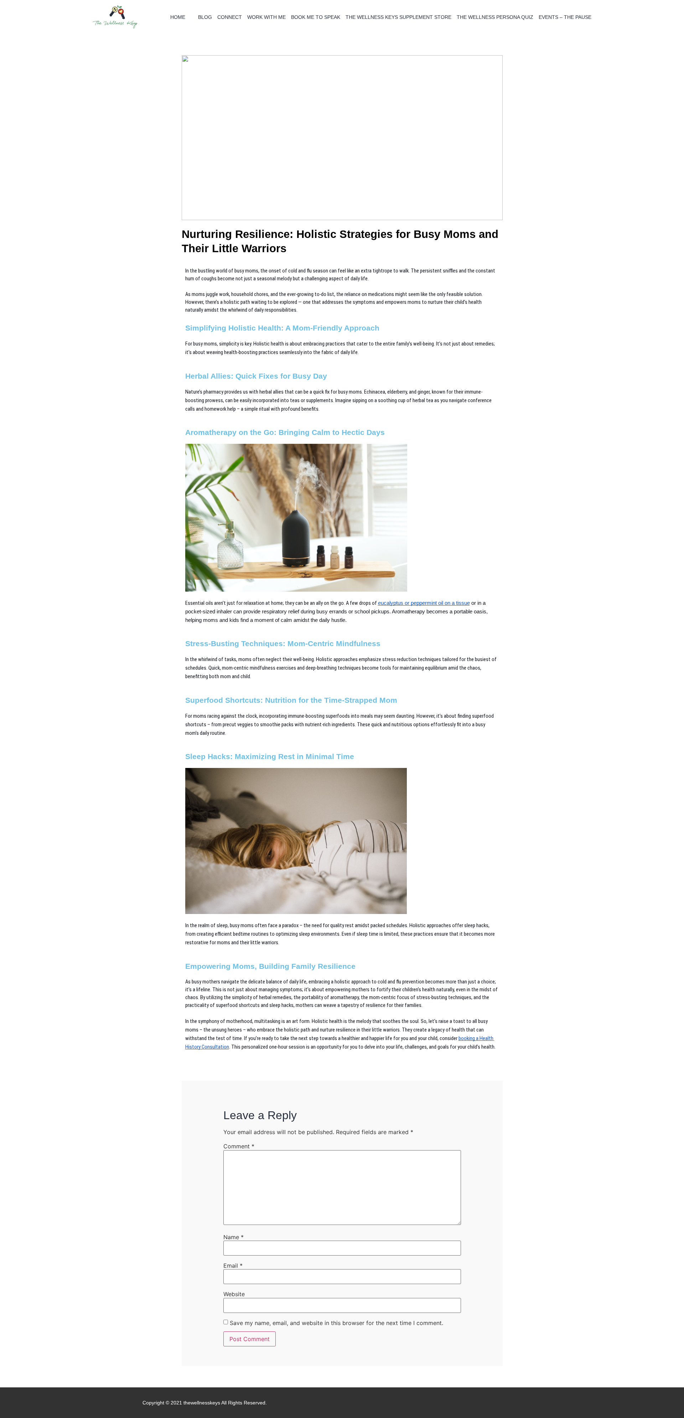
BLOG (205, 17)
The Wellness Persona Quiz (495, 17)
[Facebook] (514, 1402)
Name (233, 1237)
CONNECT (229, 17)
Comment (238, 1146)
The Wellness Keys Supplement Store (398, 17)
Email (233, 1265)
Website (234, 1294)
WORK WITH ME (266, 17)
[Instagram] (525, 1402)
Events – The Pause (565, 17)
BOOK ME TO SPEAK (315, 17)
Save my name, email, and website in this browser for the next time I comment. (336, 1323)
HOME (177, 17)
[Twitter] (537, 1402)
